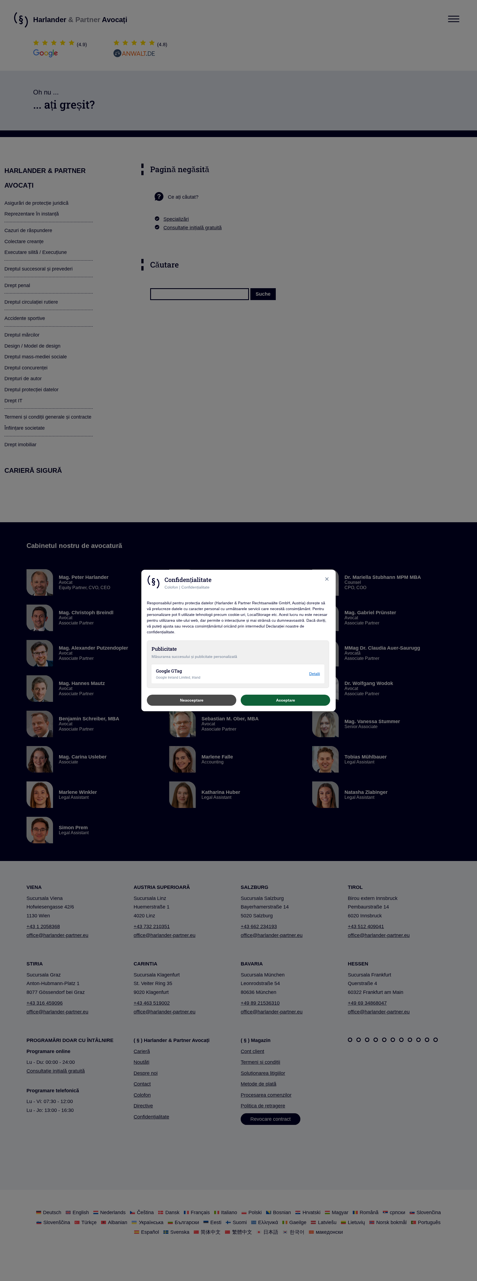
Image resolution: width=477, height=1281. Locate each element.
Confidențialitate (195, 587)
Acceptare (285, 700)
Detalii (314, 673)
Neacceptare (191, 700)
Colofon (171, 587)
